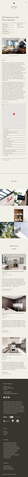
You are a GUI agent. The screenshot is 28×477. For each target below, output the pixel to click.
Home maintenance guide (8, 469)
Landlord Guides (6, 457)
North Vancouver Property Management (11, 448)
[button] (14, 114)
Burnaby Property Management (9, 444)
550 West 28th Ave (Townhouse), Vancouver (13, 272)
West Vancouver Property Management (11, 454)
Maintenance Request (7, 467)
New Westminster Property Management (11, 447)
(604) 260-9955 (8, 392)
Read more (15, 286)
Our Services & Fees (7, 456)
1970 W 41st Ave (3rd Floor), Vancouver (11, 355)
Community (5, 432)
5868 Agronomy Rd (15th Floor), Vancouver (13, 314)
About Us (5, 431)
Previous (3, 46)
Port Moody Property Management (10, 450)
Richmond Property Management (10, 451)
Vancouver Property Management (10, 442)
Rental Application (7, 466)
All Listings (14, 248)
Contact (5, 434)
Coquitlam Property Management (10, 445)
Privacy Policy (14, 474)
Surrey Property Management (9, 453)
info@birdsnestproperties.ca (12, 393)
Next (25, 46)
